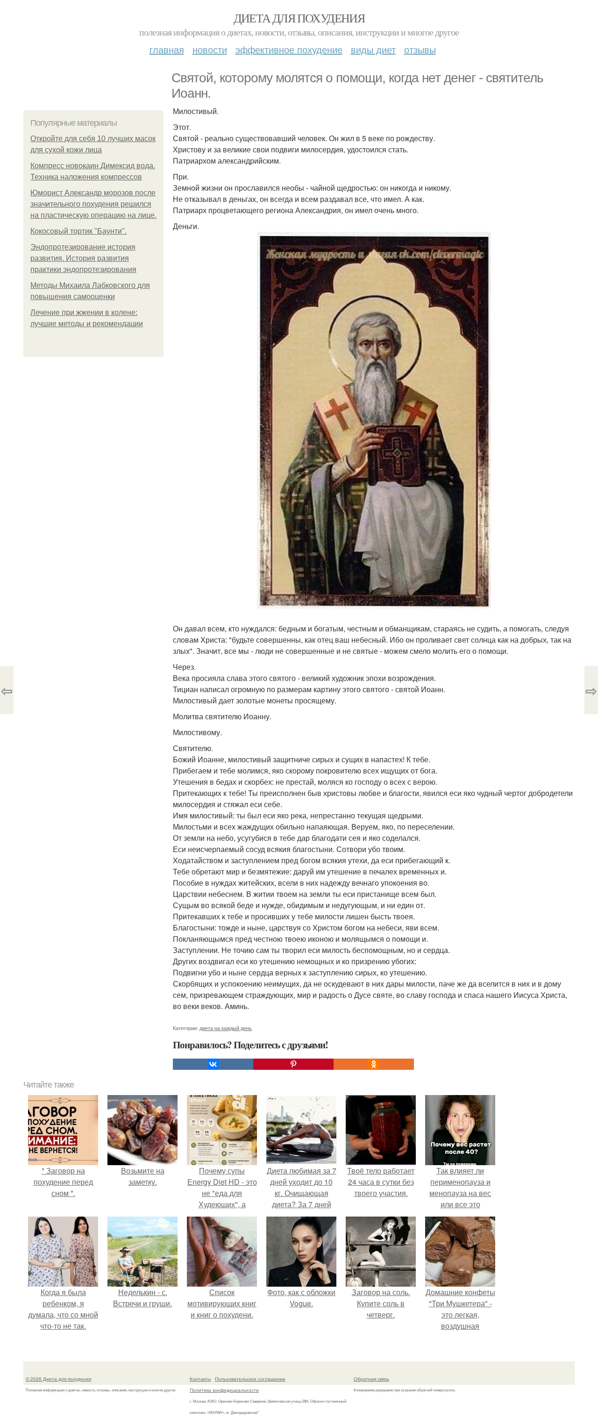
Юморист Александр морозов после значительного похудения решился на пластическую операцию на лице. (93, 204)
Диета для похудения (299, 18)
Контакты (200, 1378)
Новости (209, 49)
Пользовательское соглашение (250, 1378)
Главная (167, 49)
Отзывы (420, 49)
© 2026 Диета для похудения (58, 1378)
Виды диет (373, 49)
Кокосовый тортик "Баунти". (78, 231)
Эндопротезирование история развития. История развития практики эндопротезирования (83, 258)
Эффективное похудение (288, 49)
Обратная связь (371, 1378)
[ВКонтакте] (213, 1064)
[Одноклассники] (374, 1064)
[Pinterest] (293, 1064)
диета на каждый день (225, 1027)
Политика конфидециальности (224, 1390)
